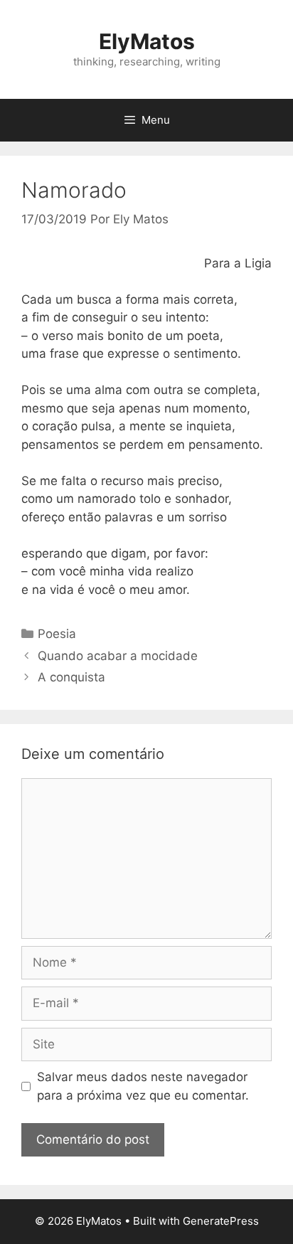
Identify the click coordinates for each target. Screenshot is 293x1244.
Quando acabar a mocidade (118, 656)
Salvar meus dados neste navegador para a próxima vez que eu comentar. (143, 1086)
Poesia (57, 634)
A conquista (71, 677)
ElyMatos (147, 41)
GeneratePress (221, 1221)
